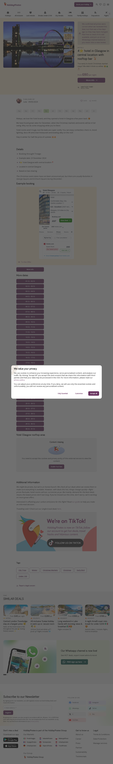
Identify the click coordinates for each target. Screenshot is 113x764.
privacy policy (19, 380)
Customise (79, 393)
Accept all (93, 393)
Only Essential (63, 393)
